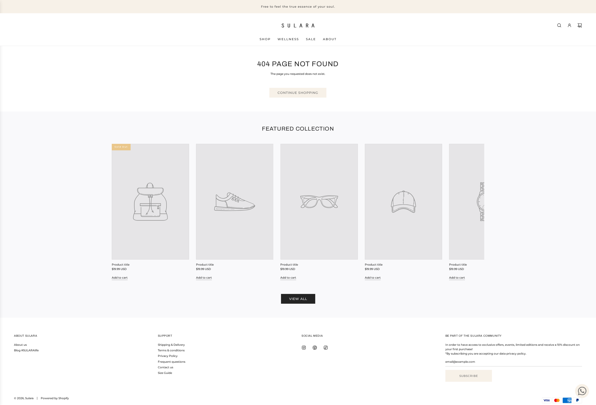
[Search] (559, 25)
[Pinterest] (315, 347)
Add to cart (120, 277)
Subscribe (468, 376)
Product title (120, 264)
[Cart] (580, 25)
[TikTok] (326, 347)
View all (298, 299)
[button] (120, 212)
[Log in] (569, 25)
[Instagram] (304, 347)
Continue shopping (298, 93)
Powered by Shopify (55, 398)
